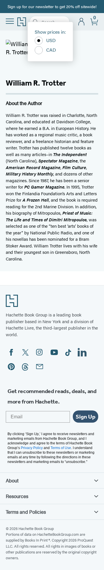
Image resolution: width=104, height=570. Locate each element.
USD (51, 40)
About (12, 480)
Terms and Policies (26, 511)
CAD (51, 49)
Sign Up (85, 416)
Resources (17, 496)
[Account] (82, 22)
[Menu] (10, 21)
